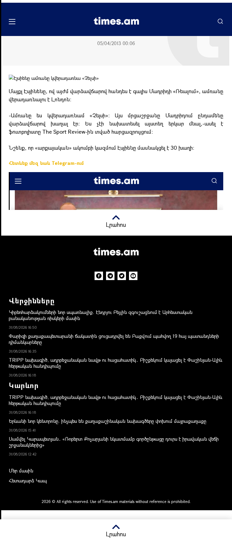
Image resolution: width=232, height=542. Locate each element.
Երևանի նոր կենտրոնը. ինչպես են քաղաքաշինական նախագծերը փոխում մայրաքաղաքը (107, 421)
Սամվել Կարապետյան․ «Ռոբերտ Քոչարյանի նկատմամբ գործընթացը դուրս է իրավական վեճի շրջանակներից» (114, 442)
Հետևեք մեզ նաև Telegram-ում (46, 163)
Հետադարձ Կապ (28, 480)
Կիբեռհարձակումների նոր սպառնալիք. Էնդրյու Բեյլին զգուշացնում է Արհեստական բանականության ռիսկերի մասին (100, 315)
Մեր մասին (21, 470)
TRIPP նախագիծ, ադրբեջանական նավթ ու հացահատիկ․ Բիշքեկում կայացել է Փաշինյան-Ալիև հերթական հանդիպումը (115, 363)
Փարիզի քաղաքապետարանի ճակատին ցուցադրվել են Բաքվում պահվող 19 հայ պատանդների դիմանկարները (114, 339)
